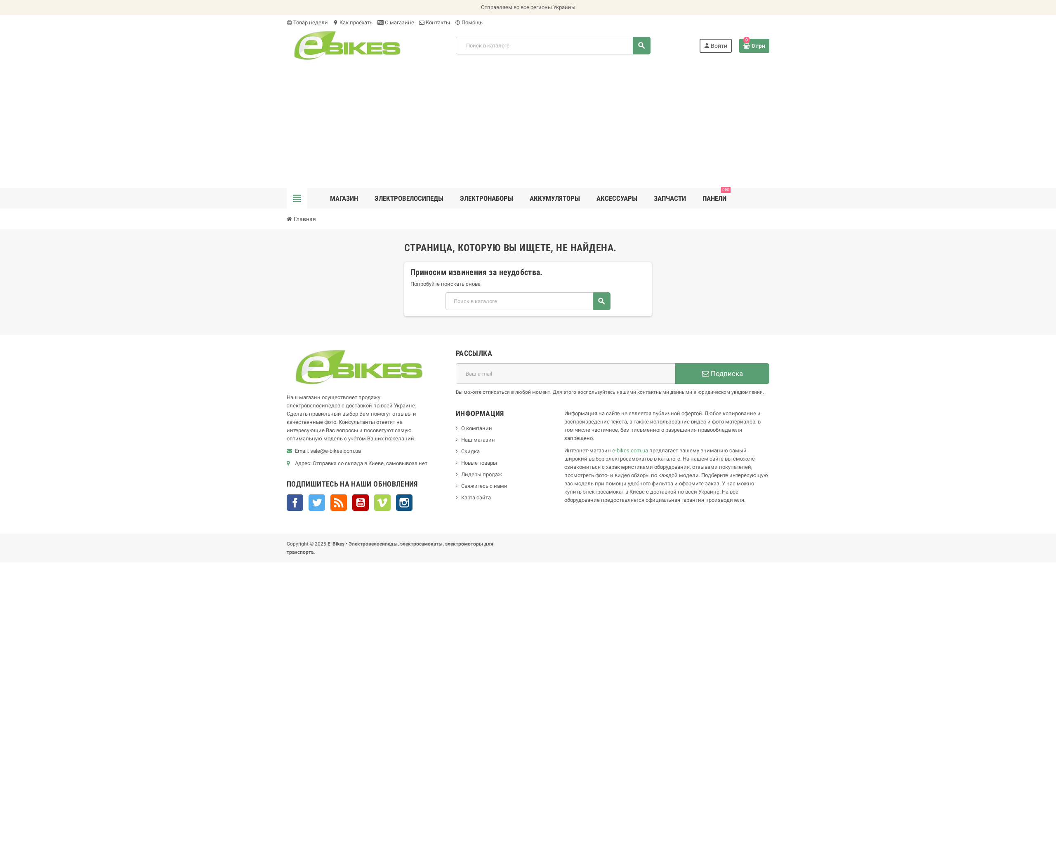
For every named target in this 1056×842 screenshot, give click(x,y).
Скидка (470, 451)
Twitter (317, 502)
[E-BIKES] (347, 45)
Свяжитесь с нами (484, 486)
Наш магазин (478, 440)
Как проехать (352, 22)
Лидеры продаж (481, 474)
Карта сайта (476, 497)
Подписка (726, 373)
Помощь (469, 22)
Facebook (295, 502)
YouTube (360, 502)
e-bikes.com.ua (630, 450)
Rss (338, 502)
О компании (476, 428)
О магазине (399, 22)
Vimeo (382, 502)
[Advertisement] (528, 126)
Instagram (404, 502)
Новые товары (479, 463)
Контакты (437, 22)
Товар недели (307, 22)
